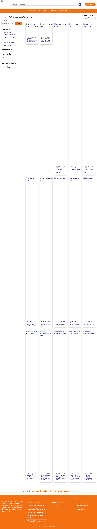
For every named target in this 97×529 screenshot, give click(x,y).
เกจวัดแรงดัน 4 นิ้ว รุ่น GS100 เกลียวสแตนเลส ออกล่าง (31, 476)
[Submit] (80, 4)
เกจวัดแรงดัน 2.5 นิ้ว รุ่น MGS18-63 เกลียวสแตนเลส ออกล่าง (46, 324)
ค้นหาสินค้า (4, 20)
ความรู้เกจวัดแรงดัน (57, 502)
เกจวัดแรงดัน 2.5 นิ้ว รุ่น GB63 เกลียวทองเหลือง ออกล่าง (46, 40)
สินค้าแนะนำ (55, 505)
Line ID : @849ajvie (81, 509)
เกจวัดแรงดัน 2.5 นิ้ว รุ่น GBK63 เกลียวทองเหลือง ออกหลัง (60, 170)
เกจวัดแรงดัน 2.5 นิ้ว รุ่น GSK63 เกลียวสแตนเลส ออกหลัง (88, 170)
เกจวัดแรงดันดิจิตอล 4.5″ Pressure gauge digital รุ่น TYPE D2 (89, 477)
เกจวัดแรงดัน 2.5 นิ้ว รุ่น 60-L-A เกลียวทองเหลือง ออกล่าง (32, 40)
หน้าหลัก (4, 17)
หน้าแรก (32, 11)
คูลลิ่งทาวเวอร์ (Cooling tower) (36, 512)
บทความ (46, 11)
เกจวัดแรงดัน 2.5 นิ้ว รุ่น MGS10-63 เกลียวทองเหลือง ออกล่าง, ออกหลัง (31, 324)
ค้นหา (18, 23)
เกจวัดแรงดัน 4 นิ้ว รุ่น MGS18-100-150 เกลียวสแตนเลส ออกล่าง (60, 477)
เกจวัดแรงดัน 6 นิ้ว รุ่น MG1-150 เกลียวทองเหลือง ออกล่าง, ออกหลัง (75, 477)
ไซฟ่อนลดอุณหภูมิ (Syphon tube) (36, 509)
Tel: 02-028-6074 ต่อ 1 (82, 502)
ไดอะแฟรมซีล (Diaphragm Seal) (36, 505)
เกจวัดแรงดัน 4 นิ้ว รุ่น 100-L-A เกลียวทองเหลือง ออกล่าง (60, 323)
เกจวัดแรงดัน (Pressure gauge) (36, 502)
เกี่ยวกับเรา (63, 11)
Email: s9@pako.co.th (82, 505)
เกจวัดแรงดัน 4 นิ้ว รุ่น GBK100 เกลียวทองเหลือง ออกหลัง (89, 323)
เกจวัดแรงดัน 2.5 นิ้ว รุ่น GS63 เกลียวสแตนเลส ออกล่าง (75, 169)
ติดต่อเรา (54, 11)
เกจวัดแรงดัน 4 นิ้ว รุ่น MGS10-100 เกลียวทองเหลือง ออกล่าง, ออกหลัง (45, 477)
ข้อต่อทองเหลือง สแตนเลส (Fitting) (37, 521)
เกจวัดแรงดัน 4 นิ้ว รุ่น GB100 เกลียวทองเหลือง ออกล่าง (74, 323)
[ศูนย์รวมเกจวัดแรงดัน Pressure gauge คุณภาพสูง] (4, 4)
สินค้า (39, 11)
